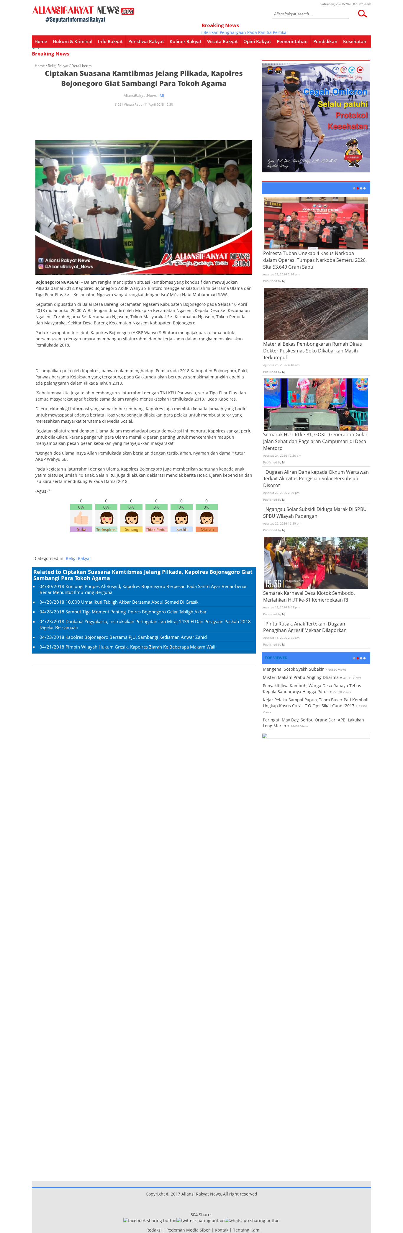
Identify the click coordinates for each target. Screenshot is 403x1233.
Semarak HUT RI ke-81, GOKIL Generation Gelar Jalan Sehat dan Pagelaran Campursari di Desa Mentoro (315, 441)
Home (41, 41)
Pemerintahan (292, 41)
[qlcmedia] (144, 1230)
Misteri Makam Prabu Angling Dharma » (302, 677)
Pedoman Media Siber (188, 1230)
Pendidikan (325, 41)
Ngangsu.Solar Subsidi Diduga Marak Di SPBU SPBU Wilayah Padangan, (315, 512)
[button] (362, 13)
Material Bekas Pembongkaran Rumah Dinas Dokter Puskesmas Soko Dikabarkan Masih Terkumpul (312, 351)
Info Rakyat (110, 41)
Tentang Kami (247, 1230)
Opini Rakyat (257, 41)
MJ (162, 95)
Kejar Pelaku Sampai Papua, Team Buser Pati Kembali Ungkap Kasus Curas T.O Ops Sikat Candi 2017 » (315, 702)
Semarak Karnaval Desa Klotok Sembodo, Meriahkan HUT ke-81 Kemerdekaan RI (309, 596)
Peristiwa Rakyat (146, 41)
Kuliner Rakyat (186, 41)
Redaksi (154, 1230)
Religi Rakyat (58, 65)
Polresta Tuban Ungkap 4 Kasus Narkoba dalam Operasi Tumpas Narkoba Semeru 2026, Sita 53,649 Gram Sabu (315, 260)
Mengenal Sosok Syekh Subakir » (295, 669)
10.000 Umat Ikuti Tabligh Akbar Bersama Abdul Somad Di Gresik (132, 602)
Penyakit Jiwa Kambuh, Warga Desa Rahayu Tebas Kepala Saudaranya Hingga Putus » (312, 688)
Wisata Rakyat (222, 41)
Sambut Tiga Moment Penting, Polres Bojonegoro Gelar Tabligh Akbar (136, 612)
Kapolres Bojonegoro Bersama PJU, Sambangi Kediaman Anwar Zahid (136, 637)
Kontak (221, 1230)
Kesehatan (354, 41)
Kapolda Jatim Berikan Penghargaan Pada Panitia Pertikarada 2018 (227, 32)
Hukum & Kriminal (72, 41)
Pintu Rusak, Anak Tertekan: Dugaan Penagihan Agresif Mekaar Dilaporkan (305, 627)
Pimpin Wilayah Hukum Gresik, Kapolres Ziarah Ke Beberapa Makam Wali (140, 647)
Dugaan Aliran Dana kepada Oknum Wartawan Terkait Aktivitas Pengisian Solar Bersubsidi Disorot (316, 479)
